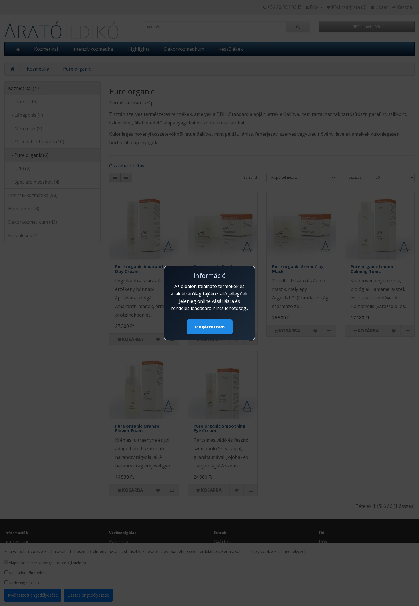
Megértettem (210, 327)
